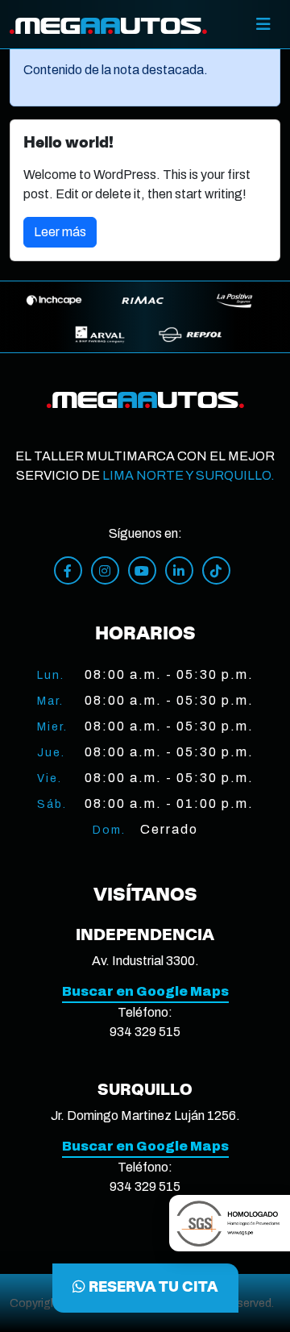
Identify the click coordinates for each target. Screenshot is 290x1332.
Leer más (60, 232)
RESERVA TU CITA (151, 1287)
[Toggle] (263, 24)
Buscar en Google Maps (145, 991)
